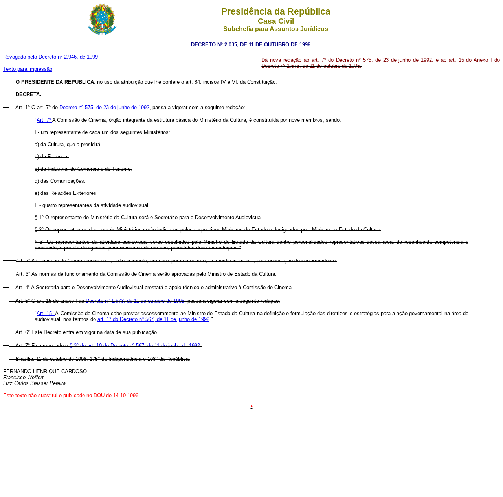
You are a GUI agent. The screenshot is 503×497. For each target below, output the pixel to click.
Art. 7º (44, 120)
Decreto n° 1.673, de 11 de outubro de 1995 (135, 301)
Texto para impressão (27, 69)
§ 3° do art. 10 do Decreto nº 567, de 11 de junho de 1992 (135, 345)
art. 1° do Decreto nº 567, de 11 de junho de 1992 (153, 319)
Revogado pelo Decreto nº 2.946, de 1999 (50, 57)
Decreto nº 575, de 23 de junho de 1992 (104, 107)
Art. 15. (46, 313)
